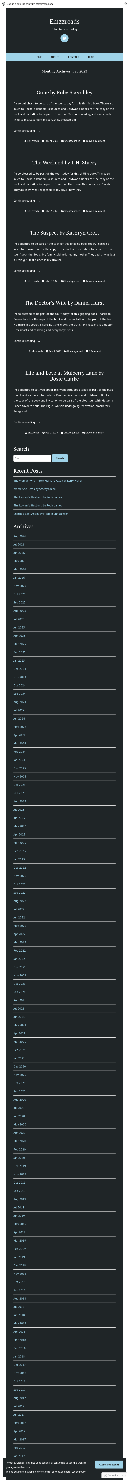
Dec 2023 (19, 768)
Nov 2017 (19, 1373)
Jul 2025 (18, 619)
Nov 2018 (19, 1274)
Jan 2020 (19, 1158)
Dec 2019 (19, 1166)
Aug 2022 (19, 901)
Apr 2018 (19, 1331)
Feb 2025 (19, 652)
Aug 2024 (19, 702)
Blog (91, 57)
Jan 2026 (19, 577)
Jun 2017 (19, 1414)
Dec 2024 (19, 669)
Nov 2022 (19, 876)
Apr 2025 (19, 636)
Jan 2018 (19, 1356)
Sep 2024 (19, 694)
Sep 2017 (19, 1389)
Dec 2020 (19, 1066)
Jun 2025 (19, 627)
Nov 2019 (19, 1174)
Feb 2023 (19, 851)
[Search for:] (32, 458)
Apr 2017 (19, 1431)
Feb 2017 (19, 1448)
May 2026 (19, 561)
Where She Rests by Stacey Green (34, 489)
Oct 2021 (19, 984)
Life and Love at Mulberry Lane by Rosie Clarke (64, 375)
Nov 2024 (19, 677)
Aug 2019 (19, 1199)
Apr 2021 (19, 1033)
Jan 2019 (19, 1257)
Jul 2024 (18, 710)
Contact (73, 57)
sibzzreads (33, 140)
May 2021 (19, 1025)
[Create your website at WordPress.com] (64, 4)
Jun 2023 (19, 818)
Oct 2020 (19, 1083)
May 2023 (19, 826)
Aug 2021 (19, 1000)
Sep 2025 (19, 602)
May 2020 (19, 1124)
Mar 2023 (19, 843)
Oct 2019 (19, 1182)
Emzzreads (65, 21)
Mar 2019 (19, 1240)
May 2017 (19, 1423)
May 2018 (19, 1323)
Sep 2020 (19, 1091)
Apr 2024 (19, 735)
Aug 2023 (19, 801)
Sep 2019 (19, 1191)
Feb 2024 (19, 752)
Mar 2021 (19, 1042)
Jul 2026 (18, 544)
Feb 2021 (19, 1050)
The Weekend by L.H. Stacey (64, 162)
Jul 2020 (18, 1108)
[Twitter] (64, 38)
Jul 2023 (18, 809)
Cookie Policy (78, 1471)
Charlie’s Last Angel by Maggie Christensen (40, 514)
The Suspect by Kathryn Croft (64, 232)
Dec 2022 (19, 867)
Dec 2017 (19, 1365)
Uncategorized (72, 140)
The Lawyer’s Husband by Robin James (37, 497)
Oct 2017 (19, 1381)
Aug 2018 (19, 1298)
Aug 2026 (19, 536)
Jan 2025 (19, 660)
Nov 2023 (19, 776)
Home (38, 57)
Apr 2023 (19, 834)
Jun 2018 (19, 1315)
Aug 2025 (19, 611)
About (55, 57)
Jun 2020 (19, 1116)
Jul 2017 (18, 1406)
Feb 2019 (19, 1249)
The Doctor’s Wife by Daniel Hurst (64, 302)
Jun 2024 (19, 718)
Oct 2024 (19, 685)
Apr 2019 (19, 1232)
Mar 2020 (19, 1141)
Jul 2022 (18, 909)
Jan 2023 (19, 859)
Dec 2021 (19, 967)
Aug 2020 (19, 1099)
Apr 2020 (19, 1133)
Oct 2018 (19, 1282)
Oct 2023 (19, 785)
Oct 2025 (19, 594)
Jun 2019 (19, 1216)
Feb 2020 (19, 1149)
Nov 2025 (19, 586)
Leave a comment (95, 141)
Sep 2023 (19, 793)
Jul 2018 (18, 1307)
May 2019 (19, 1224)
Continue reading (24, 130)
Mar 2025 (19, 644)
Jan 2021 (19, 1058)
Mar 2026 (19, 569)
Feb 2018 (19, 1348)
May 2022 (19, 926)
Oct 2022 (19, 884)
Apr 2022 (19, 934)
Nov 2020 (19, 1075)
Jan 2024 (19, 760)
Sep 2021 (19, 992)
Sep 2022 (19, 892)
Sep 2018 (19, 1290)
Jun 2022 (19, 917)
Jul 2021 (18, 1008)
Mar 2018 (19, 1340)
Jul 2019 (18, 1207)
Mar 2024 (19, 743)
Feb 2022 (19, 950)
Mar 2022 (19, 942)
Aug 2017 (19, 1398)
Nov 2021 (19, 975)
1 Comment (95, 351)
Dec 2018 (19, 1265)
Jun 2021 (19, 1017)
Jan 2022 (19, 959)
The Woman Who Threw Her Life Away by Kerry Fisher (47, 480)
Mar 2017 (19, 1439)
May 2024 (19, 727)
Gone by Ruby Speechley (64, 92)
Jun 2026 (19, 553)
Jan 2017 (19, 1456)
